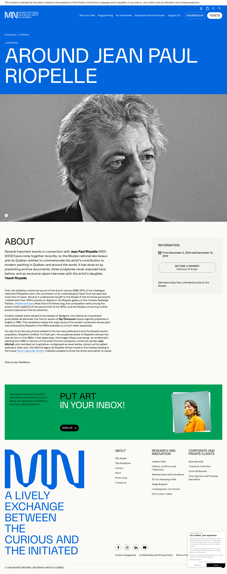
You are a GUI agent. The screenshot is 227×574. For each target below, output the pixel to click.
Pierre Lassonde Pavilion (30, 351)
